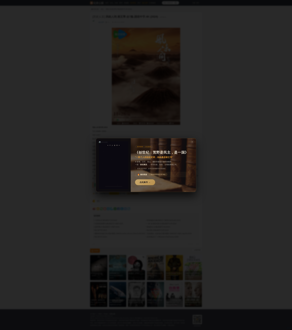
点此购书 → (145, 182)
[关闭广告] (192, 142)
